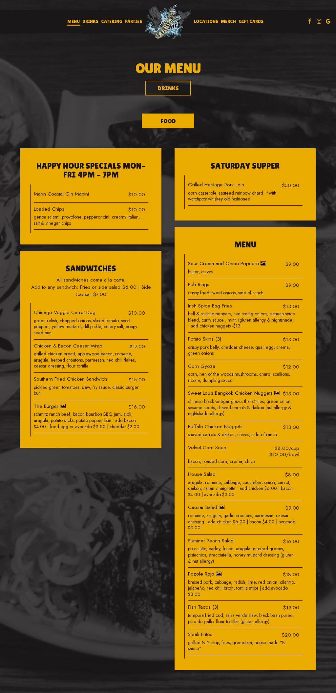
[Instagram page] (319, 21)
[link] (168, 21)
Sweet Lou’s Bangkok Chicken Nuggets (231, 393)
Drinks (90, 21)
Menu (73, 21)
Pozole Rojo (202, 574)
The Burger (47, 406)
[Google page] (328, 21)
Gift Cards (251, 21)
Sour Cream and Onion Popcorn (224, 263)
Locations (206, 21)
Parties (133, 21)
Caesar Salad (203, 507)
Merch (228, 21)
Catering (111, 21)
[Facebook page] (309, 21)
